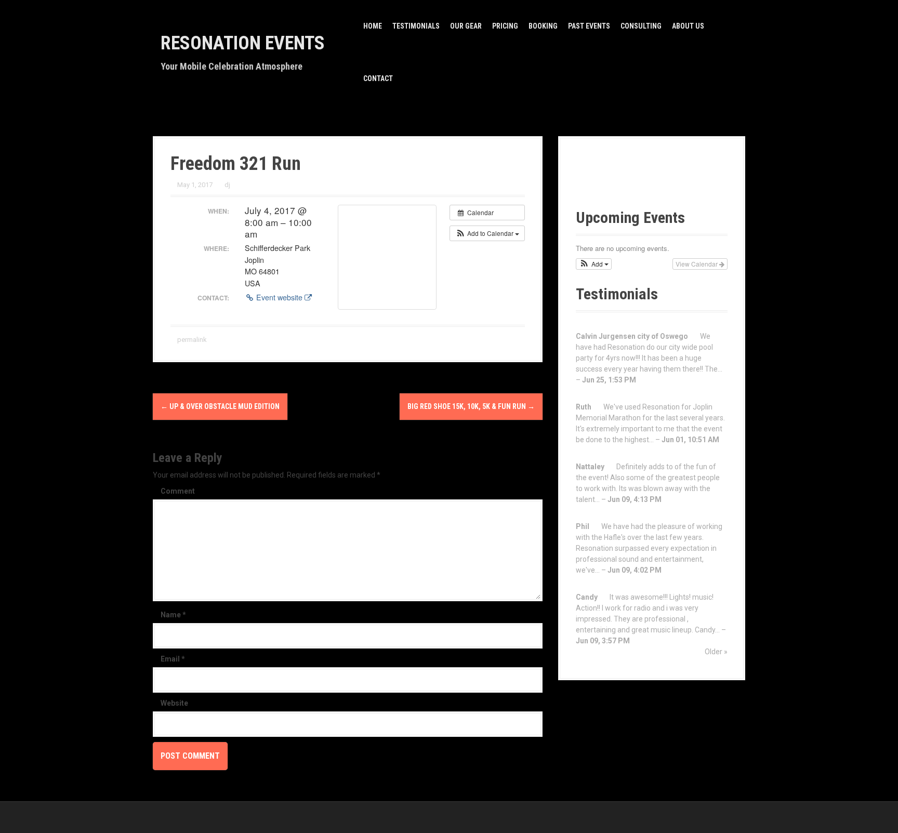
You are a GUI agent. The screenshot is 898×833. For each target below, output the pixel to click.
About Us (688, 26)
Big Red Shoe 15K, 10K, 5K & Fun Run (471, 406)
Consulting (641, 26)
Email (173, 659)
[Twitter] (661, 181)
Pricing (505, 26)
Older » (716, 651)
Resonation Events (243, 43)
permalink (191, 339)
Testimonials (416, 26)
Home (372, 26)
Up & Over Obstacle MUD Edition (220, 406)
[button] (487, 233)
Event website (279, 297)
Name (173, 615)
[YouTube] (626, 181)
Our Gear (466, 26)
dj (227, 185)
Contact (378, 78)
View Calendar (697, 263)
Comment (178, 491)
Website (174, 703)
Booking (543, 26)
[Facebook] (592, 181)
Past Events (589, 26)
